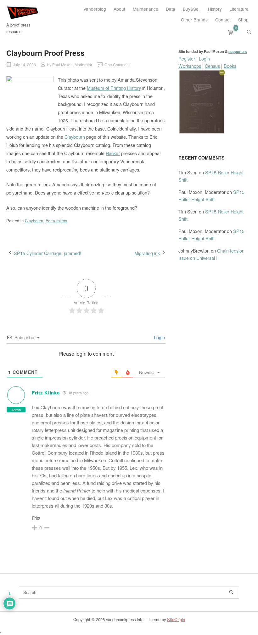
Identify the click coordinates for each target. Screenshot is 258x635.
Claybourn (74, 136)
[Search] (231, 592)
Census (212, 65)
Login (159, 337)
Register (186, 58)
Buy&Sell (191, 9)
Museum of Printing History (114, 87)
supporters (237, 51)
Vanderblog (94, 9)
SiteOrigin (176, 619)
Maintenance (145, 9)
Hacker (113, 153)
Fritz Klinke (45, 392)
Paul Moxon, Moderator (72, 64)
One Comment (117, 64)
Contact (223, 19)
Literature (239, 9)
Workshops (189, 65)
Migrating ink (147, 253)
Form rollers (56, 221)
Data (170, 9)
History (215, 9)
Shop (243, 19)
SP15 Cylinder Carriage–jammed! (47, 253)
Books (230, 65)
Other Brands (194, 19)
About (119, 9)
